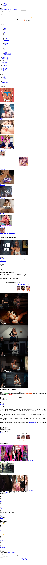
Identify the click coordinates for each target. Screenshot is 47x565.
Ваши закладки (4, 12)
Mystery (5, 49)
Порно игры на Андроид (4, 233)
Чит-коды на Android (5, 71)
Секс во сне (6, 46)
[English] (21, 10)
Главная (3, 1)
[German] (22, 10)
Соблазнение (6, 51)
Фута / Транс (6, 28)
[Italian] (23, 10)
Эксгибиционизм (7, 35)
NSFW (5, 34)
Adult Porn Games (5, 75)
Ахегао (5, 48)
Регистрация (2, 7)
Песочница (6, 52)
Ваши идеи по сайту (5, 82)
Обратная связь (4, 4)
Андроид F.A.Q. (4, 70)
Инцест (5, 31)
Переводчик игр (4, 68)
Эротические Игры (5, 59)
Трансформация (6, 47)
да (6, 266)
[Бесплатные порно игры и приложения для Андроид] (9, 9)
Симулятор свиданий (7, 36)
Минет (5, 30)
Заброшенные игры (5, 58)
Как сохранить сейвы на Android (7, 72)
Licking (5, 44)
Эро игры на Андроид (31, 419)
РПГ (4, 32)
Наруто (5, 33)
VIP (2, 14)
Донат (3, 13)
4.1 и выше (2, 262)
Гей (4, 27)
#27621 (1, 501)
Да (6, 492)
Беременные (6, 50)
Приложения (4, 3)
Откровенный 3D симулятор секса (23, 166)
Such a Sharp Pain (30, 490)
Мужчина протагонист (7, 54)
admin (1, 516)
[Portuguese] (24, 10)
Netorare (5, 38)
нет (6, 462)
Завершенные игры (5, 57)
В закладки (2, 258)
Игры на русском (5, 56)
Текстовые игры (6, 37)
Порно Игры (4, 76)
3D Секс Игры (4, 2)
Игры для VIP (4, 55)
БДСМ (5, 29)
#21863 (1, 518)
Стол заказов (4, 69)
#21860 (1, 540)
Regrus (1, 508)
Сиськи (5, 39)
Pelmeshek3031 (2, 547)
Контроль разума (6, 43)
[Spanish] (25, 10)
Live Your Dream (30, 460)
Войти (1, 557)
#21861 (1, 530)
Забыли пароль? (23, 558)
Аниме (5, 42)
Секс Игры (4, 77)
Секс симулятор (6, 40)
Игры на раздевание (7, 41)
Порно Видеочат (4, 5)
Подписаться (2, 404)
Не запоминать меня (4, 556)
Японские (5, 45)
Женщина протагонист (7, 53)
